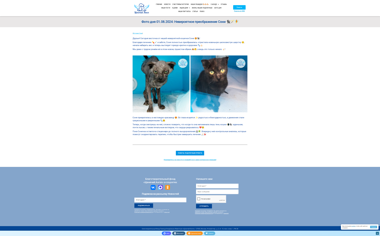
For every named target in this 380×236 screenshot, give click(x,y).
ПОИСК (202, 11)
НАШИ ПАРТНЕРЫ (184, 11)
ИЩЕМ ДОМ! (184, 8)
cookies (353, 226)
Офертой (167, 212)
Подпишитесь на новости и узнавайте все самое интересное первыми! (190, 160)
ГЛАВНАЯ (159, 4)
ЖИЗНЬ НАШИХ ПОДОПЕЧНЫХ (202, 8)
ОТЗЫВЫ (224, 4)
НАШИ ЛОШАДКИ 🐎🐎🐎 (200, 4)
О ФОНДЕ (214, 4)
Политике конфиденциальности (143, 212)
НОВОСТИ (167, 4)
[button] (239, 7)
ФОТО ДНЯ (217, 8)
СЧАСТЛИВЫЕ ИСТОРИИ (180, 4)
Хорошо (373, 227)
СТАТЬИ (195, 11)
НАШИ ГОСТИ (165, 8)
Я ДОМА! (175, 8)
